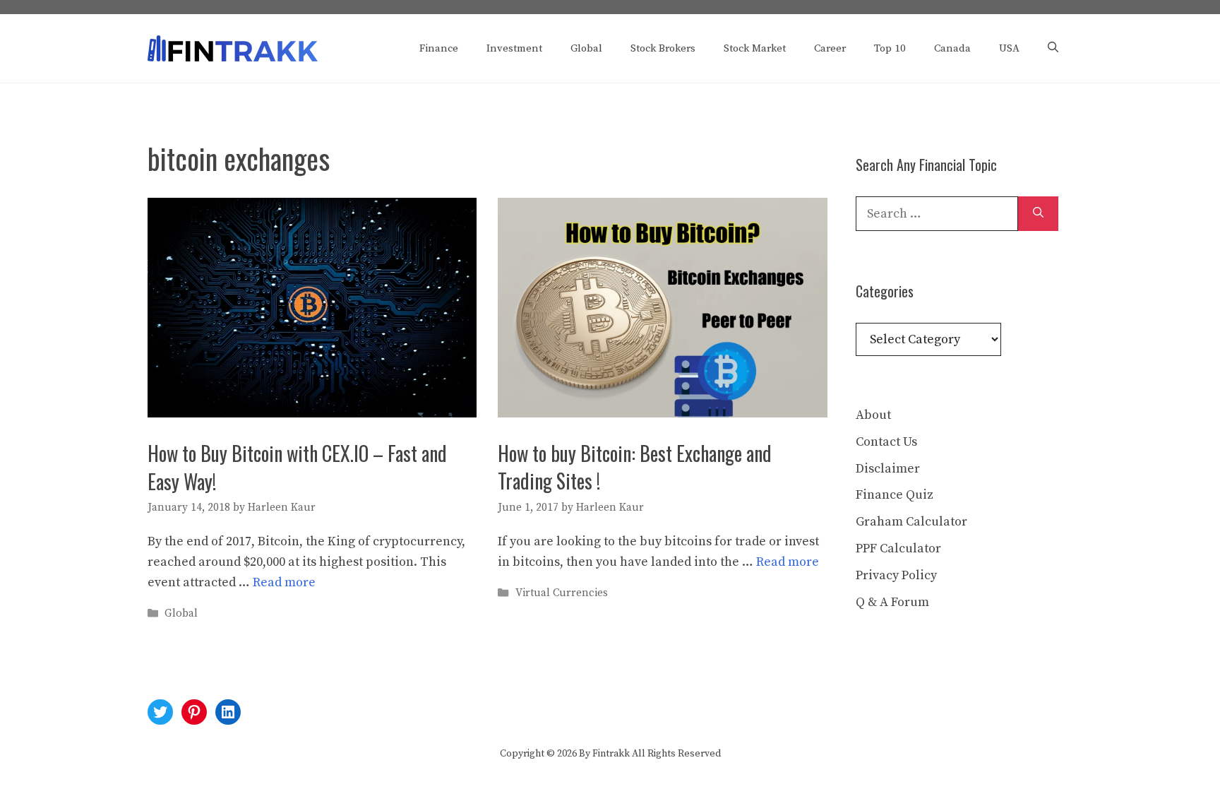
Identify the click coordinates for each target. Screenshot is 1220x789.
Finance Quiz (894, 495)
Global (586, 48)
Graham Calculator (911, 522)
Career (830, 48)
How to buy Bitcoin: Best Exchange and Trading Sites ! (635, 467)
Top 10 (890, 48)
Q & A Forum (892, 602)
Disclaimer (888, 469)
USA (1009, 48)
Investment (514, 48)
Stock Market (755, 48)
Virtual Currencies (561, 593)
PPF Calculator (898, 548)
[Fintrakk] (233, 48)
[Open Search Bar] (1053, 48)
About (873, 415)
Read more (284, 582)
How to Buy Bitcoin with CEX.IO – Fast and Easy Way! (297, 467)
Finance (438, 48)
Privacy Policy (896, 575)
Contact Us (886, 442)
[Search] (1038, 213)
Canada (952, 48)
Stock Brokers (662, 48)
